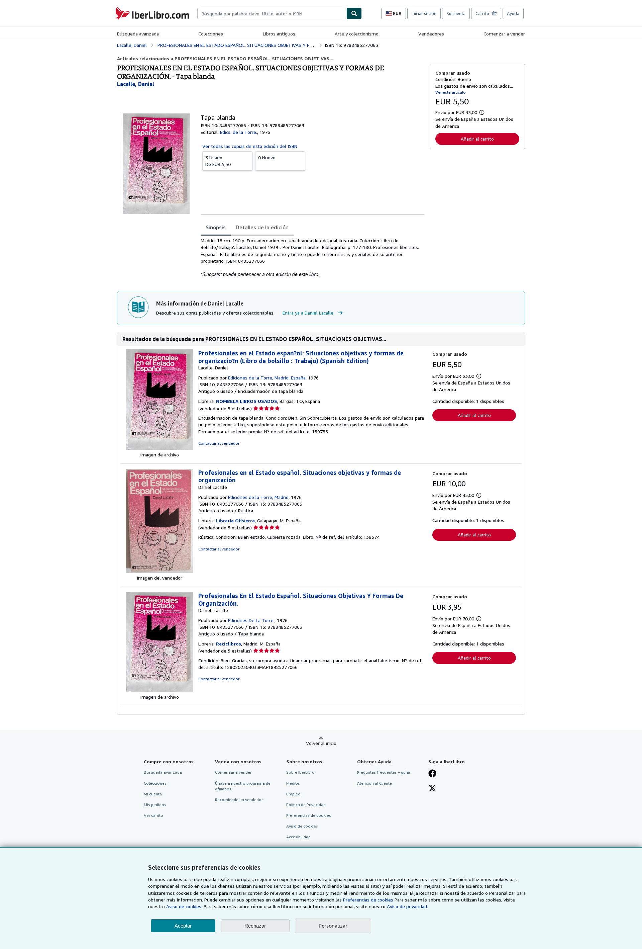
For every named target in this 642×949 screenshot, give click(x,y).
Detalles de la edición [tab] (262, 227)
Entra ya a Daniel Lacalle (308, 313)
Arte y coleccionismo (357, 33)
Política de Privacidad (306, 804)
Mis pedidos (155, 804)
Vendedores (431, 33)
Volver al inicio (321, 743)
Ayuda (513, 13)
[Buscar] (354, 13)
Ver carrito (153, 815)
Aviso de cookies (302, 826)
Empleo (293, 793)
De (218, 161)
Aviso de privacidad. (407, 906)
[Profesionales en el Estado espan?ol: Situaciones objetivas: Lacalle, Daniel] (159, 448)
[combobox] (271, 13)
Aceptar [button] (183, 926)
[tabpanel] (312, 257)
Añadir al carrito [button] (477, 139)
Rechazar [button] (255, 926)
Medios (293, 783)
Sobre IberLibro (300, 772)
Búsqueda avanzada (138, 33)
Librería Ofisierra (235, 520)
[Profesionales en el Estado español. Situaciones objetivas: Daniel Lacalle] (159, 571)
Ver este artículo (450, 92)
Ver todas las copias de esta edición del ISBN (249, 146)
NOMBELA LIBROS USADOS (246, 401)
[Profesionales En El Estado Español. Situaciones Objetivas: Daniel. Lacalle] (159, 690)
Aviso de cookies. (184, 906)
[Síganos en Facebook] (432, 774)
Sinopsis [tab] (216, 227)
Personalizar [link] (333, 926)
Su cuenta (455, 13)
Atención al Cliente (374, 783)
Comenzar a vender (504, 33)
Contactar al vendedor (218, 443)
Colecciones (210, 33)
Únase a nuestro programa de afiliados (243, 786)
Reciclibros (228, 643)
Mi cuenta (153, 793)
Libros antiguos (279, 33)
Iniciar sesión (424, 13)
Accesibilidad (298, 836)
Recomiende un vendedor (239, 799)
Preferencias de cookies (368, 899)
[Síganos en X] (432, 788)
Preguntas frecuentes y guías (384, 772)
